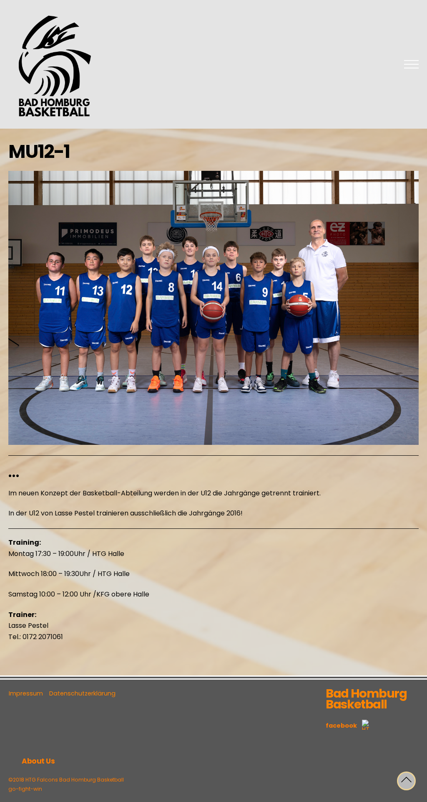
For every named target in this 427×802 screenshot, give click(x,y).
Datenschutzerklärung (82, 693)
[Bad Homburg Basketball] (54, 119)
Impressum (26, 693)
